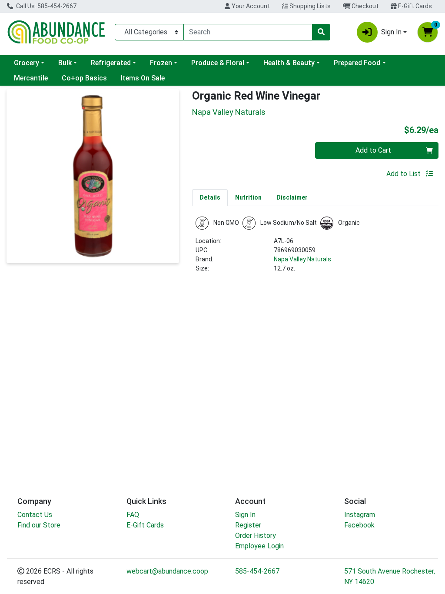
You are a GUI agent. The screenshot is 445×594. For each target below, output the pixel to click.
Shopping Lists (309, 6)
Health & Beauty (289, 63)
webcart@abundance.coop (167, 571)
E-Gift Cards (414, 6)
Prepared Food (357, 63)
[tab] (210, 197)
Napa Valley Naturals (302, 259)
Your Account (250, 6)
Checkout (364, 6)
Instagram (359, 515)
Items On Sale (143, 78)
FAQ (132, 515)
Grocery (26, 63)
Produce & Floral (217, 63)
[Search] (321, 32)
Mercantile (31, 78)
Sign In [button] (391, 32)
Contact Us (34, 515)
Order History (255, 535)
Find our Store (38, 525)
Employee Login (259, 546)
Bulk (65, 63)
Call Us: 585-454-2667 (45, 6)
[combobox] (247, 32)
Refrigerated (111, 63)
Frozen (161, 63)
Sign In (245, 515)
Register (248, 525)
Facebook (359, 525)
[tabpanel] (315, 248)
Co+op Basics (84, 78)
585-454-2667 (257, 571)
